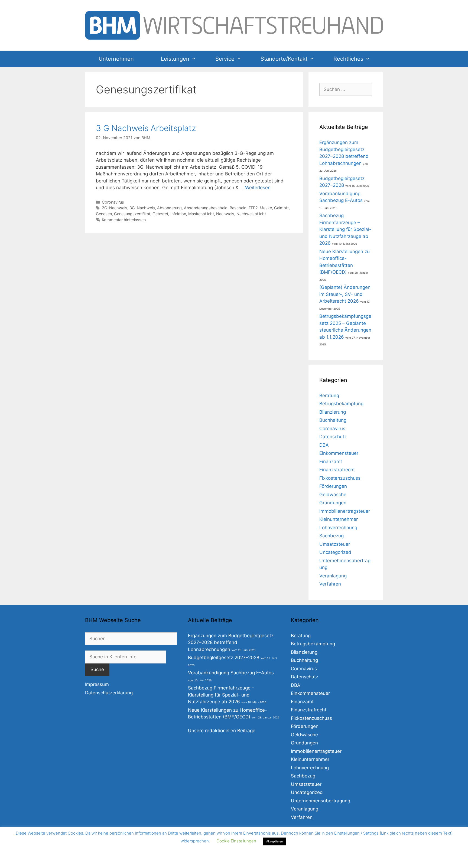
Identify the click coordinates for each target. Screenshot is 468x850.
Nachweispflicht (251, 213)
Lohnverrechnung (338, 527)
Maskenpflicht (201, 213)
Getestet (160, 213)
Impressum (97, 684)
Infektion (178, 213)
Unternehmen (116, 58)
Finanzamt (330, 461)
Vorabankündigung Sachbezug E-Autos (231, 672)
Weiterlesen (258, 187)
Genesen (104, 213)
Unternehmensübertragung (320, 800)
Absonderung (169, 207)
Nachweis (225, 213)
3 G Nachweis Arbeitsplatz (146, 128)
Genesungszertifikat (132, 213)
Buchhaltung (332, 420)
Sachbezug (331, 535)
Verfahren (330, 584)
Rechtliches (348, 58)
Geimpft (281, 207)
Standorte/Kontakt (284, 58)
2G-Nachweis (114, 207)
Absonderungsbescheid (205, 207)
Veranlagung (333, 575)
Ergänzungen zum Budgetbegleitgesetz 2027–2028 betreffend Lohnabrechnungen (231, 642)
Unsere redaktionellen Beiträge (221, 730)
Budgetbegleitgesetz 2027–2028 (223, 657)
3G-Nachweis (142, 207)
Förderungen (333, 486)
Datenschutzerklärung (109, 692)
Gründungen (332, 502)
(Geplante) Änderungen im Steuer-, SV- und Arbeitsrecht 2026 (344, 294)
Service (225, 58)
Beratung (329, 395)
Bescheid (238, 207)
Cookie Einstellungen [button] (236, 841)
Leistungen (175, 58)
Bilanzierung (332, 412)
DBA (324, 445)
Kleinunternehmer (338, 519)
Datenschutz (333, 436)
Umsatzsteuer (334, 544)
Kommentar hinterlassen (124, 219)
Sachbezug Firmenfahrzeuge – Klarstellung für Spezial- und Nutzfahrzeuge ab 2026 (345, 229)
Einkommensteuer (338, 453)
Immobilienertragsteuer (344, 511)
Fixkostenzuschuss (339, 478)
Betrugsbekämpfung (341, 403)
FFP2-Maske (260, 207)
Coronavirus (113, 202)
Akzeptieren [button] (274, 841)
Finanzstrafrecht (337, 469)
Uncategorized (335, 552)
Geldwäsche (332, 494)
